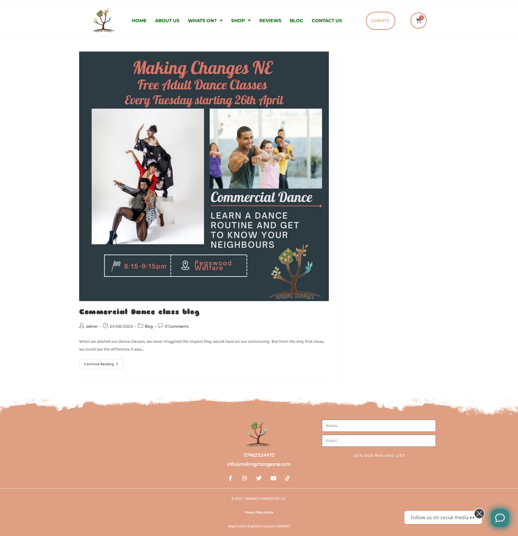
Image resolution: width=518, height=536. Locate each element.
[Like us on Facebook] (500, 518)
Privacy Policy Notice (259, 512)
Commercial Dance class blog (139, 311)
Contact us (327, 20)
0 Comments (177, 326)
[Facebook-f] (231, 478)
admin (92, 326)
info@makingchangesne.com (259, 464)
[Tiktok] (287, 478)
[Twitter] (259, 478)
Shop (238, 20)
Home (139, 20)
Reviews (270, 20)
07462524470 (259, 455)
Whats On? (202, 20)
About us (167, 20)
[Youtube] (273, 478)
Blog (296, 20)
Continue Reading (104, 362)
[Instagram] (245, 478)
